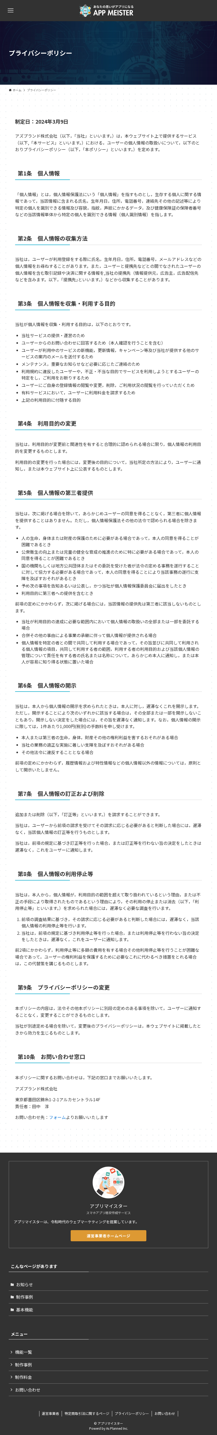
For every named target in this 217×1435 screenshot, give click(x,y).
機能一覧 (23, 1352)
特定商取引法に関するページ (87, 1413)
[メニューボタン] (10, 10)
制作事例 (24, 1297)
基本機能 (24, 1309)
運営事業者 (50, 1413)
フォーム (57, 1117)
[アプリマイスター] (108, 10)
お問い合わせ (27, 1390)
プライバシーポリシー (132, 1413)
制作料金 (23, 1377)
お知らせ (24, 1284)
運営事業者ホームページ (108, 1235)
